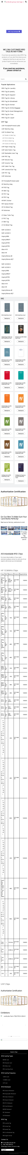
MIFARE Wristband (7, 1109)
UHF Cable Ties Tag (8, 166)
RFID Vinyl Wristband (7, 1106)
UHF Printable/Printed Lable (11, 126)
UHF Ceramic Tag (7, 163)
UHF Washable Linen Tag (10, 153)
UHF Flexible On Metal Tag (8, 135)
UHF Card (5, 1083)
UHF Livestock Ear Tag (9, 169)
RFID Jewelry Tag (6, 1129)
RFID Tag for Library (8, 98)
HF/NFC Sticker (6, 200)
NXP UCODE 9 (6, 233)
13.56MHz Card (6, 1080)
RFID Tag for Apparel (8, 95)
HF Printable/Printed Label (10, 181)
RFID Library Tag (6, 1126)
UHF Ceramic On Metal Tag (9, 143)
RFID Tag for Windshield (9, 101)
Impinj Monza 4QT (8, 259)
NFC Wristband (6, 1112)
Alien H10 (5, 249)
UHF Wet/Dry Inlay (8, 129)
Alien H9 (4, 253)
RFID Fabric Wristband (8, 1097)
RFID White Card (6, 1066)
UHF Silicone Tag (7, 160)
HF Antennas (6, 210)
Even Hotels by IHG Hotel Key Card (20, 406)
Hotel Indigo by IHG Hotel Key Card (20, 360)
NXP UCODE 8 (6, 230)
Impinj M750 (6, 246)
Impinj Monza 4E (7, 256)
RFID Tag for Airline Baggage (11, 108)
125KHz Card (6, 1076)
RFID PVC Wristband (7, 1103)
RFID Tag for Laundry (8, 88)
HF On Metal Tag (7, 207)
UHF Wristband (6, 1115)
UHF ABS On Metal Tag (8, 141)
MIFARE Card (6, 1060)
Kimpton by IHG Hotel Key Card (20, 337)
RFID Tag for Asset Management (12, 111)
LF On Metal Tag (7, 225)
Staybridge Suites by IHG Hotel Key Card (7, 337)
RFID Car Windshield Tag (8, 1132)
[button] (25, 1)
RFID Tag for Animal (8, 105)
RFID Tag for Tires (7, 114)
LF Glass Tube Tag (8, 215)
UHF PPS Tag (6, 156)
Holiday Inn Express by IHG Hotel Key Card (20, 476)
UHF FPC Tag (6, 173)
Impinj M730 (6, 243)
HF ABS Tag (5, 191)
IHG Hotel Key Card (6, 315)
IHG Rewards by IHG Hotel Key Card (7, 360)
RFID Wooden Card (7, 1063)
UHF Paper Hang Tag (8, 147)
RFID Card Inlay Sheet (8, 1069)
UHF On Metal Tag (8, 132)
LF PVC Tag (5, 218)
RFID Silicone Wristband (8, 1090)
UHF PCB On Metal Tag (8, 138)
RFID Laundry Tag (7, 1123)
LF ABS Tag (5, 222)
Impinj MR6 (5, 236)
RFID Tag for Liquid (8, 118)
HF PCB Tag (5, 187)
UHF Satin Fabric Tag (8, 150)
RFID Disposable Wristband (9, 1093)
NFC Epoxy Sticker (7, 204)
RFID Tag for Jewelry (8, 91)
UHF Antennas (6, 176)
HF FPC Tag (5, 194)
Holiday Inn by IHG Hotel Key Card (6, 475)
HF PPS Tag (5, 197)
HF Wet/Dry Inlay (7, 184)
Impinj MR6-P (6, 240)
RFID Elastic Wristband (8, 1100)
